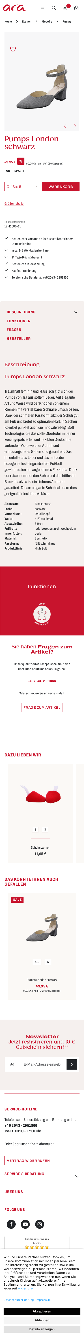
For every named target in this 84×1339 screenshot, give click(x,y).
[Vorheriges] (65, 126)
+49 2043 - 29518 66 (42, 681)
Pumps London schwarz (42, 980)
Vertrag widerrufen (28, 1160)
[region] (42, 81)
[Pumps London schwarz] (41, 81)
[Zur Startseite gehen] (14, 7)
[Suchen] (53, 7)
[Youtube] (25, 1224)
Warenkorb (61, 187)
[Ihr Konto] (64, 7)
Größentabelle (14, 203)
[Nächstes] (75, 126)
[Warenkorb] (76, 7)
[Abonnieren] (72, 1064)
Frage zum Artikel (42, 707)
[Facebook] (11, 1224)
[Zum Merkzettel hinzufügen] (13, 49)
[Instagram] (39, 1224)
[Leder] (42, 614)
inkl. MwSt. (15, 171)
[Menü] (42, 7)
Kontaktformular (42, 1144)
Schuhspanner (40, 847)
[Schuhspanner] (40, 793)
